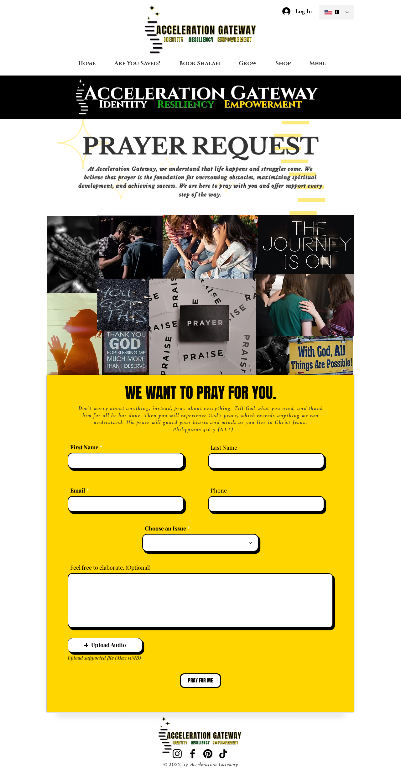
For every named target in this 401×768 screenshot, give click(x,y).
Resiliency (190, 104)
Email (77, 490)
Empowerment (263, 104)
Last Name (224, 447)
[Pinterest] (208, 754)
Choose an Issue (165, 528)
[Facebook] (192, 754)
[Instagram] (177, 754)
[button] (105, 645)
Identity (123, 104)
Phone (219, 490)
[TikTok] (223, 754)
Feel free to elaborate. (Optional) (110, 567)
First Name (84, 447)
